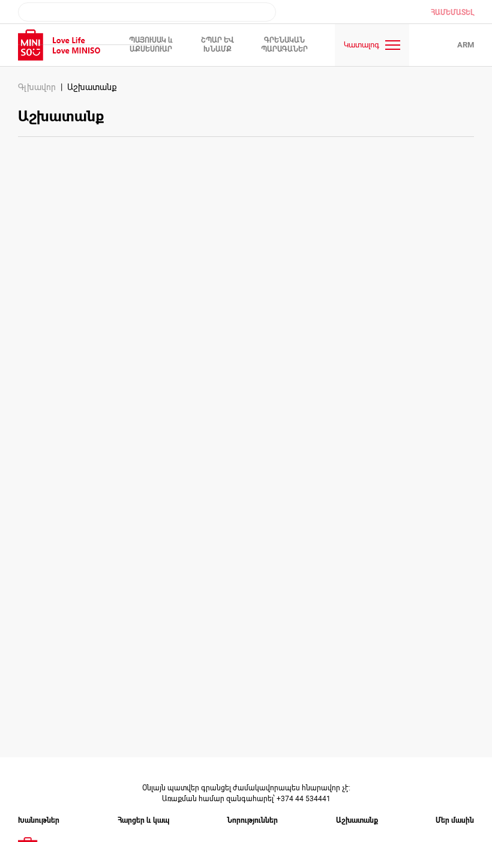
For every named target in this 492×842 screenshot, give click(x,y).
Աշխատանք (357, 820)
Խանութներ (38, 820)
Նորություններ (252, 820)
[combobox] (147, 12)
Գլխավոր (37, 87)
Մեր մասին (455, 820)
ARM (465, 44)
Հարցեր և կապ (143, 820)
